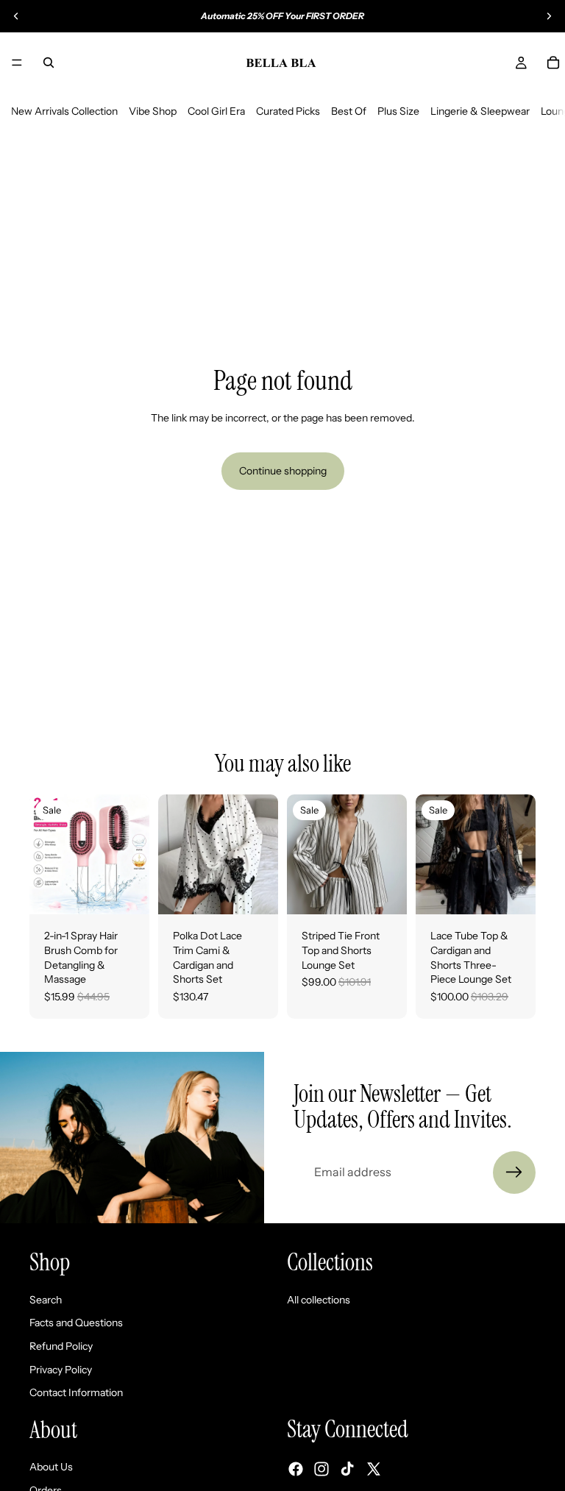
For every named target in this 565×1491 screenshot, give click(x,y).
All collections (318, 1299)
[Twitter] (374, 1468)
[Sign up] (514, 1172)
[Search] (48, 62)
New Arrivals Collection (64, 111)
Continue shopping (283, 470)
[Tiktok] (347, 1468)
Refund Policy (61, 1346)
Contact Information (76, 1392)
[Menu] (17, 63)
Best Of (348, 111)
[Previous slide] (16, 16)
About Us (51, 1466)
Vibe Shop (153, 111)
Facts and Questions (76, 1322)
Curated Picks (288, 111)
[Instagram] (321, 1468)
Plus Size (398, 111)
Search (45, 1299)
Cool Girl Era (216, 111)
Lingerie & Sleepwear (480, 111)
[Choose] (126, 892)
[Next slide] (549, 16)
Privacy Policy (60, 1369)
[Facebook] (296, 1468)
